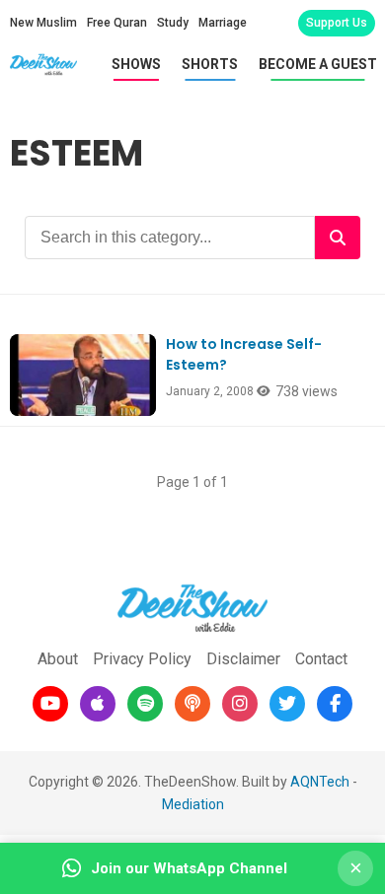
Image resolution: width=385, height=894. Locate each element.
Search (337, 237)
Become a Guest (318, 64)
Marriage (222, 23)
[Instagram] (240, 704)
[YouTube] (50, 704)
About (58, 659)
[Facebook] (334, 704)
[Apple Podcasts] (98, 704)
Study (173, 23)
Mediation (193, 804)
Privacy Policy (142, 659)
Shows (136, 64)
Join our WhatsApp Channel (189, 868)
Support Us (336, 23)
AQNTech (319, 782)
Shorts (210, 64)
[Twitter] (287, 704)
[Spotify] (145, 704)
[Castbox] (192, 704)
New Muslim (43, 23)
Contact (321, 659)
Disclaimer (243, 659)
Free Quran (117, 23)
